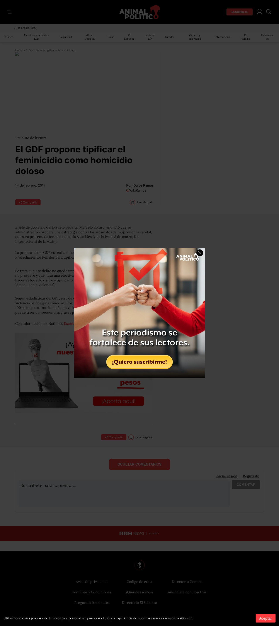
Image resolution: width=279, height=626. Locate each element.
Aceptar (265, 618)
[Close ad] (199, 252)
